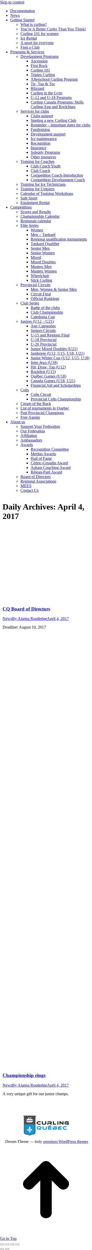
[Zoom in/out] (17, 1244)
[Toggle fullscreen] (12, 1244)
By (29, 618)
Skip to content (12, 2)
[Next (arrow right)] (7, 1249)
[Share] (7, 1244)
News (7, 618)
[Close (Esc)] (2, 1244)
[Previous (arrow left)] (2, 1249)
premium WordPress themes (65, 1141)
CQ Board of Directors (26, 609)
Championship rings (24, 1075)
